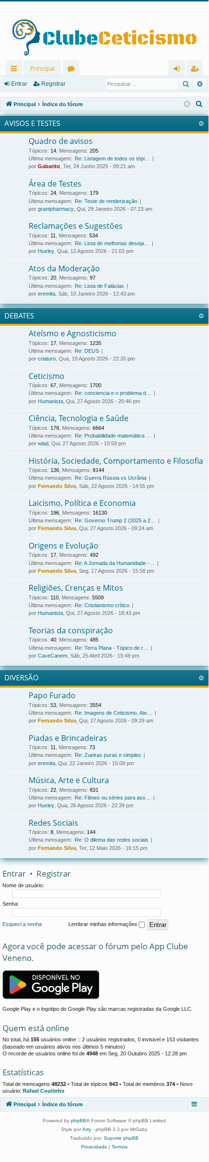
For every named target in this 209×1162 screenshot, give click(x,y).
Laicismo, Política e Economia (82, 503)
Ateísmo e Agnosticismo (72, 333)
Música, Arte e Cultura (69, 780)
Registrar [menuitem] (197, 70)
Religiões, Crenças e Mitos (76, 587)
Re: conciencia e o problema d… (113, 393)
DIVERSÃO (21, 677)
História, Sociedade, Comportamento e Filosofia (116, 460)
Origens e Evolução (63, 545)
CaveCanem (52, 656)
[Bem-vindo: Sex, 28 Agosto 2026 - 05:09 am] (187, 104)
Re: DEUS (87, 351)
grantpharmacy (56, 209)
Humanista (50, 401)
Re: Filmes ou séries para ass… (113, 798)
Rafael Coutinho (43, 1091)
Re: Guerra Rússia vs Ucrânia (110, 478)
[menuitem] (199, 104)
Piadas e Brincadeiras (68, 738)
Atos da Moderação (64, 268)
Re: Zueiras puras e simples (108, 755)
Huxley (46, 251)
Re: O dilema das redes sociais (111, 840)
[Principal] (104, 31)
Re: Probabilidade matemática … (113, 436)
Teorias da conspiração (71, 630)
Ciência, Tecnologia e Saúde (79, 418)
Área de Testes (55, 183)
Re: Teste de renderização (106, 201)
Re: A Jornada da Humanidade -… (115, 563)
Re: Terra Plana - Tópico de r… (111, 648)
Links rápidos (15, 70)
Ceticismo (46, 376)
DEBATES (19, 315)
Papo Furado (52, 695)
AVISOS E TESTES (32, 123)
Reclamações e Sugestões (76, 225)
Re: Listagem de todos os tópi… (112, 158)
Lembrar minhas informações (103, 924)
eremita (46, 294)
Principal (42, 68)
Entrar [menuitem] (179, 70)
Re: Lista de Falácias (99, 286)
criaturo (47, 358)
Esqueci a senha (22, 924)
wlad (43, 443)
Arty (86, 1129)
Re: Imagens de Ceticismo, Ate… (113, 713)
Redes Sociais (53, 822)
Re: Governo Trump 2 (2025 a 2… (115, 520)
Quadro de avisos (61, 141)
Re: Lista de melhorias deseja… (112, 243)
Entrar (19, 83)
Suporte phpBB (121, 1138)
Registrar (53, 83)
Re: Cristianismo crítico (102, 605)
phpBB (78, 1120)
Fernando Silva (57, 486)
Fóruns (73, 70)
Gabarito (49, 166)
